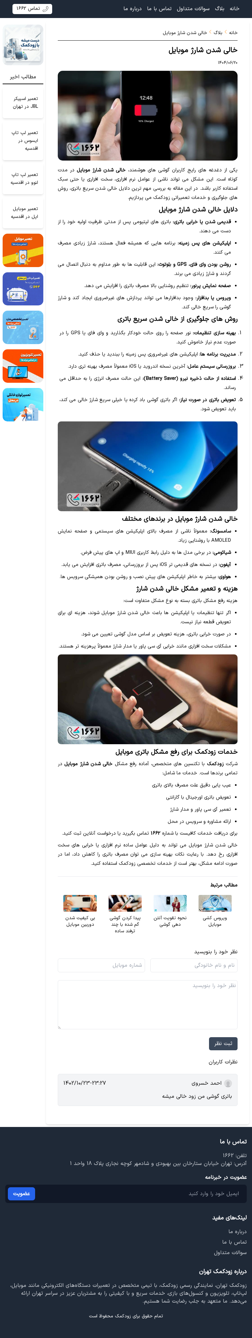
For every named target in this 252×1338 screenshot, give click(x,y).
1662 (228, 1156)
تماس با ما (159, 9)
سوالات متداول (193, 9)
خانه (235, 9)
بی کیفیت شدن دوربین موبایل (80, 921)
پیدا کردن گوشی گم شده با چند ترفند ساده (125, 925)
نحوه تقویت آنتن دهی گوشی (170, 921)
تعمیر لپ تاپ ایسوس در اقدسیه (24, 140)
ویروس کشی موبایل (215, 921)
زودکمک (123, 1316)
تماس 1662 (28, 8)
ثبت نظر (223, 1044)
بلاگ (219, 9)
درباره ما (132, 9)
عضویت (21, 1194)
